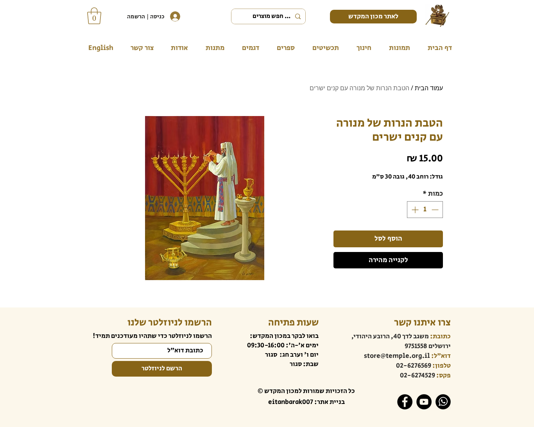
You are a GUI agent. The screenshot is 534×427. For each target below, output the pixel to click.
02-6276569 (413, 365)
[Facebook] (404, 401)
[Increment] (414, 210)
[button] (94, 15)
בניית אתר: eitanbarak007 (306, 402)
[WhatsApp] (443, 401)
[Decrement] (436, 210)
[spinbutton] (425, 210)
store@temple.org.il (397, 356)
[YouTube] (424, 401)
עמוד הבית (429, 88)
